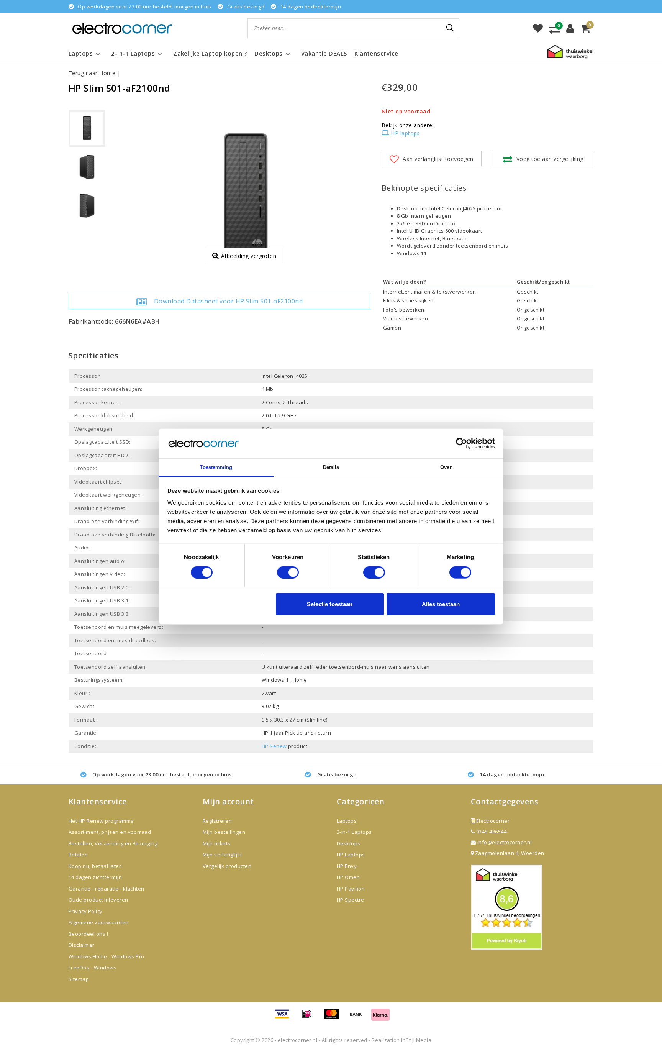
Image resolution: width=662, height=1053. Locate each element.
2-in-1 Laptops (354, 831)
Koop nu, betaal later (95, 866)
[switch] (288, 572)
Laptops (347, 820)
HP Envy (347, 866)
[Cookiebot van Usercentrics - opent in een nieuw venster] (461, 443)
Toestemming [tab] (216, 467)
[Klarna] (380, 1017)
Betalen (78, 854)
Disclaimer (82, 944)
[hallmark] (570, 51)
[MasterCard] (334, 1017)
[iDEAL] (309, 1017)
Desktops (348, 843)
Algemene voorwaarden (99, 922)
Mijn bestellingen (224, 831)
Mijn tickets (217, 843)
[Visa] (284, 1017)
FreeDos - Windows (92, 967)
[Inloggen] (570, 28)
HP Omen (348, 877)
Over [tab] (445, 467)
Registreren (217, 820)
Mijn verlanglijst (222, 854)
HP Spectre (350, 899)
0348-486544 (490, 831)
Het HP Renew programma (101, 820)
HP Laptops (351, 854)
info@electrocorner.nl (504, 842)
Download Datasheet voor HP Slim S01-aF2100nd (228, 301)
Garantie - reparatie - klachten (106, 888)
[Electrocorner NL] (122, 28)
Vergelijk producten (227, 866)
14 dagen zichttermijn (95, 877)
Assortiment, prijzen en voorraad (110, 831)
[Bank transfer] (358, 1017)
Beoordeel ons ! (88, 933)
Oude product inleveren (98, 899)
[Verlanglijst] (538, 28)
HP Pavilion (351, 888)
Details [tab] (331, 467)
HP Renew (274, 746)
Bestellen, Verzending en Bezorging (113, 843)
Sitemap (79, 979)
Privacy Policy (86, 911)
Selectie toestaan (329, 604)
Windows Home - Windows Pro (106, 956)
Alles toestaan (441, 604)
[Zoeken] (450, 28)
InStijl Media (416, 1040)
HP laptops (405, 133)
